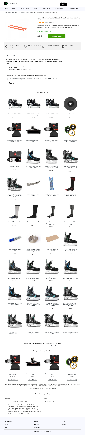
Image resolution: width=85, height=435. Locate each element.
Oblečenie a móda (74, 8)
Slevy (6, 427)
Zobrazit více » (68, 27)
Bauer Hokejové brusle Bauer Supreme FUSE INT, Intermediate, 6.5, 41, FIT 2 (52, 304)
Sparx (54, 27)
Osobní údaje (37, 427)
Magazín (36, 421)
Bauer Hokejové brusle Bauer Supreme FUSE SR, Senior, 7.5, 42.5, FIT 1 (33, 304)
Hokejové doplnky (25, 8)
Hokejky (36, 8)
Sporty (19, 12)
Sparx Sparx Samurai (14, 166)
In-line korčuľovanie (60, 8)
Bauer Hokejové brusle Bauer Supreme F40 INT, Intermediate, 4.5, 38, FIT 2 (52, 332)
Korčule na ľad (46, 8)
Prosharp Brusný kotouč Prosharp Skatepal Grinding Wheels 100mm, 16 (33, 250)
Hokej (13, 8)
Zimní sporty (23, 12)
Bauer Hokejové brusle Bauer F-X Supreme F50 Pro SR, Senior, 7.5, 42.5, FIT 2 (70, 304)
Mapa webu (36, 424)
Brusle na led (28, 12)
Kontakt (64, 424)
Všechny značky (8, 421)
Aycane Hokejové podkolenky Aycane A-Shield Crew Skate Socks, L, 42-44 (52, 223)
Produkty (9, 12)
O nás (63, 421)
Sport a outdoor (14, 12)
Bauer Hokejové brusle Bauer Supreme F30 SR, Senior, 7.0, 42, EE (70, 332)
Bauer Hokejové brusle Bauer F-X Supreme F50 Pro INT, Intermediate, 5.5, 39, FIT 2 (15, 332)
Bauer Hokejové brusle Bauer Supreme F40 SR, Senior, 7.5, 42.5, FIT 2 (33, 332)
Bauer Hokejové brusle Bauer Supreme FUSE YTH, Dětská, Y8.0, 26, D (14, 195)
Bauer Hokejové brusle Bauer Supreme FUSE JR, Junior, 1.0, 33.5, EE (70, 168)
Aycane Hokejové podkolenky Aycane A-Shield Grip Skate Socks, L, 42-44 (70, 223)
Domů (6, 8)
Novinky (6, 424)
